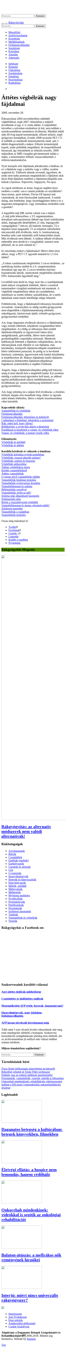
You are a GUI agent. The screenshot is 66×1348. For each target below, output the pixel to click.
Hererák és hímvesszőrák (22, 879)
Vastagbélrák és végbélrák (15, 410)
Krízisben (13, 51)
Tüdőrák (13, 914)
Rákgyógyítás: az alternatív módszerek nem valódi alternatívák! (26, 831)
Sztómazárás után (11, 499)
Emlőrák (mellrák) (18, 860)
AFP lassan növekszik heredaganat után (25, 1022)
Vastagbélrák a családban (15, 511)
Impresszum (15, 1313)
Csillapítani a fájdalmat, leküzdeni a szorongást (27, 420)
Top (3, 1344)
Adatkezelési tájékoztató (21, 1323)
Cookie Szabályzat (18, 1326)
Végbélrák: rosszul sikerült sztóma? (21, 457)
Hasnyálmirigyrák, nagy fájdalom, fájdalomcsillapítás (21, 1014)
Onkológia (14, 70)
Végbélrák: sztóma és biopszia (18, 460)
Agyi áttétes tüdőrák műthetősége (21, 991)
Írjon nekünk (15, 1320)
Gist (10, 870)
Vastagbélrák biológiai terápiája (18, 479)
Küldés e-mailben (18, 539)
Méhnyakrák (15, 889)
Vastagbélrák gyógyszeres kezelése (20, 483)
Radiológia (14, 82)
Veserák (12, 920)
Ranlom (31, 1338)
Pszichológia (15, 79)
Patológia (13, 76)
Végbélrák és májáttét (13, 442)
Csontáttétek (15, 857)
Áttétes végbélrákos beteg (15, 467)
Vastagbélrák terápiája (13, 514)
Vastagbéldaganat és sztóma (16, 486)
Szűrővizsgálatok (17, 35)
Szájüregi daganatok (19, 911)
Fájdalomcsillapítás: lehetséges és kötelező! (25, 417)
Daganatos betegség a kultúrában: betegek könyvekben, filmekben (31, 1131)
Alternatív (14, 57)
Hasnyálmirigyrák (18, 876)
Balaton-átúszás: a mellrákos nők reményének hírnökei (31, 1257)
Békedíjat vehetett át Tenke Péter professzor (25, 1071)
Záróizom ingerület (12, 508)
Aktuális (13, 54)
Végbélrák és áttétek (12, 445)
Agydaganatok (16, 850)
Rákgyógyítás (33, 7)
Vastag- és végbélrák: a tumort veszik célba (25, 432)
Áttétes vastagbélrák (12, 473)
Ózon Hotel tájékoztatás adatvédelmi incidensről (28, 1068)
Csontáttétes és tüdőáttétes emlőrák (22, 998)
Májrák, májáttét (17, 885)
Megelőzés (14, 32)
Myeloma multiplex (19, 895)
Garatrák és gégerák (19, 866)
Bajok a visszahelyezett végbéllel (19, 502)
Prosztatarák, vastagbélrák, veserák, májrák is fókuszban (32, 1078)
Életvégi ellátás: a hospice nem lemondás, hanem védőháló (29, 1172)
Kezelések (14, 38)
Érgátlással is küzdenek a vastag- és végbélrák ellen (29, 429)
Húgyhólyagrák (17, 882)
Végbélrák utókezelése (14, 464)
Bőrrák (12, 854)
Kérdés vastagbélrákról (14, 470)
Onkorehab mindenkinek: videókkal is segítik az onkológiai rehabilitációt (31, 1215)
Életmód (13, 66)
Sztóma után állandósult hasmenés (20, 495)
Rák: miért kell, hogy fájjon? (17, 423)
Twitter (12, 526)
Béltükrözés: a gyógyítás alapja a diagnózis (25, 426)
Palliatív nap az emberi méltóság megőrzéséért (26, 1075)
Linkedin (13, 536)
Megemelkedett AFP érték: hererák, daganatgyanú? (32, 1005)
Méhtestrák (14, 892)
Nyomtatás (14, 542)
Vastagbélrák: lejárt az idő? (16, 492)
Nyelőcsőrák (15, 898)
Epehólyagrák (16, 863)
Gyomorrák (14, 873)
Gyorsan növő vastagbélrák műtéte (20, 476)
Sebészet (13, 63)
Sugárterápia (15, 73)
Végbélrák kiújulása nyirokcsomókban (22, 454)
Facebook (13, 530)
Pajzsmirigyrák (16, 901)
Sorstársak (14, 48)
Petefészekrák (16, 905)
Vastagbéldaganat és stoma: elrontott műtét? (25, 505)
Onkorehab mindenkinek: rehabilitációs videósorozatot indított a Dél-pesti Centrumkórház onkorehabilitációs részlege (31, 1084)
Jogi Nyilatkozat (17, 1316)
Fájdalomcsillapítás (19, 44)
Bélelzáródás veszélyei (14, 489)
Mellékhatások (16, 41)
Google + (13, 533)
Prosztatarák (15, 908)
